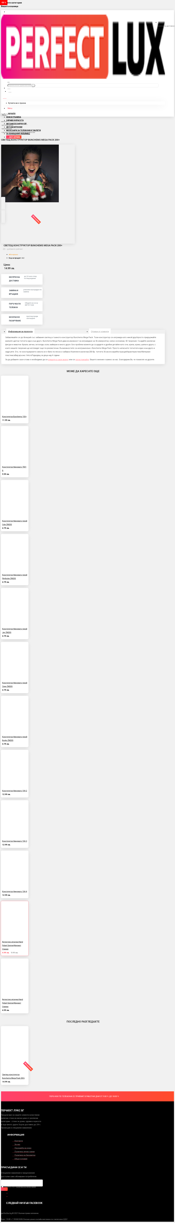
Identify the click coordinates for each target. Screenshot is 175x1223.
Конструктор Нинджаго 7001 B (14, 469)
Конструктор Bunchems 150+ (14, 417)
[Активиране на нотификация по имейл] (4, 1189)
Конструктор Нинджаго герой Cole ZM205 (14, 523)
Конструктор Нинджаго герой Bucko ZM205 (14, 738)
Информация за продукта (20, 331)
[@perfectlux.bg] (7, 1196)
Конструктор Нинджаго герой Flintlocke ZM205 (14, 577)
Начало (4, 121)
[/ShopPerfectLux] (7, 1192)
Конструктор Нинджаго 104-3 (14, 841)
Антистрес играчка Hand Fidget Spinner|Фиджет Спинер (12, 945)
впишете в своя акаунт (58, 359)
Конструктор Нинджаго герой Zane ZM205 (14, 684)
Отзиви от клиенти (100, 331)
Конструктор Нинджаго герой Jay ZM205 (14, 630)
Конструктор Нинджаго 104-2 (14, 791)
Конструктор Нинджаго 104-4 (14, 891)
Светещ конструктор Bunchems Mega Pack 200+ (18, 132)
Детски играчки (7, 125)
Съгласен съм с (20, 1187)
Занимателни (7, 129)
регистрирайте (82, 359)
